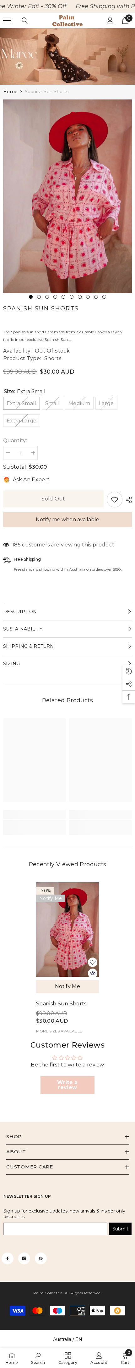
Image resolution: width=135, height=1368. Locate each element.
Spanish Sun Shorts (61, 1004)
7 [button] (80, 297)
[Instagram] (24, 1258)
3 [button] (47, 297)
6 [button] (71, 297)
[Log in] (110, 20)
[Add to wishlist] (114, 499)
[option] (67, 196)
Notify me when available (67, 520)
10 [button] (104, 297)
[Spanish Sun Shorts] (67, 929)
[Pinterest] (41, 1258)
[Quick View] (92, 973)
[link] (67, 56)
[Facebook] (8, 1258)
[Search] (25, 20)
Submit (120, 1229)
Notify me (67, 986)
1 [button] (31, 297)
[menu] (7, 20)
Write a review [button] (67, 1084)
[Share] (127, 499)
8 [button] (88, 297)
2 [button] (39, 297)
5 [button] (63, 297)
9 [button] (96, 297)
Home (10, 91)
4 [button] (55, 297)
